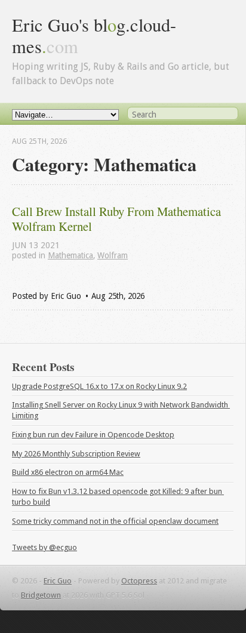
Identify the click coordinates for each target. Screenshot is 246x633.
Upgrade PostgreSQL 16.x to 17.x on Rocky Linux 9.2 (99, 386)
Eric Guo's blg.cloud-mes (94, 35)
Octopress (139, 580)
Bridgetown (41, 595)
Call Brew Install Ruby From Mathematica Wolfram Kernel (118, 219)
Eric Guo (58, 580)
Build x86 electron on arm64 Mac (68, 472)
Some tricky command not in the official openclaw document (115, 521)
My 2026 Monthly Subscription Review (76, 453)
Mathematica (70, 255)
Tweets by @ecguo (44, 547)
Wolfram (112, 255)
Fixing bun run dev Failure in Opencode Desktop (93, 434)
